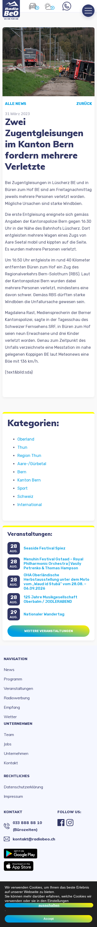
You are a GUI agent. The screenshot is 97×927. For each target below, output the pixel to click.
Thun (22, 447)
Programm (13, 678)
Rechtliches (17, 776)
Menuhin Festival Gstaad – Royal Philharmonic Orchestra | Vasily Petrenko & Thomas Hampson (53, 563)
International (29, 504)
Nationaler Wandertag (44, 614)
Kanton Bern (29, 480)
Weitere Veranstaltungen (48, 631)
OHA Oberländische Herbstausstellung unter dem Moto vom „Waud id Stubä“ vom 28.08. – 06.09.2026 (56, 582)
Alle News (15, 103)
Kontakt (11, 762)
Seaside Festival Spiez (44, 548)
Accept (49, 919)
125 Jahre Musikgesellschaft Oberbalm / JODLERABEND (50, 599)
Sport (22, 488)
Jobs (7, 743)
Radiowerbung (17, 697)
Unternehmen (18, 723)
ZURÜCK (84, 103)
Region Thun (29, 455)
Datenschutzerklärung (23, 786)
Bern (21, 472)
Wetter (10, 716)
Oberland (25, 439)
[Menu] (88, 10)
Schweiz (25, 496)
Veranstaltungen (18, 688)
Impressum (13, 796)
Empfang (12, 707)
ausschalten (49, 905)
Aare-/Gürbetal (31, 463)
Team (9, 734)
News (9, 669)
